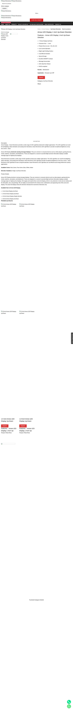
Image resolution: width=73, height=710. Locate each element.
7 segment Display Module (44, 443)
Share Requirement (72, 338)
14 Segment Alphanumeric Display (10, 588)
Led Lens (27, 580)
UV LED (27, 585)
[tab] (36, 141)
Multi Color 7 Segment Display (45, 446)
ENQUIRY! (41, 77)
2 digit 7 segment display (44, 454)
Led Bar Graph (4, 591)
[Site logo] (6, 1)
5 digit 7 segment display (44, 462)
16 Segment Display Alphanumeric (10, 585)
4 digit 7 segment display (44, 459)
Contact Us (52, 593)
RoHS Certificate (54, 591)
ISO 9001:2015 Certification (57, 588)
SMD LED (28, 583)
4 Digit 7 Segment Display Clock (46, 449)
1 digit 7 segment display (44, 451)
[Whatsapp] (69, 706)
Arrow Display (45, 29)
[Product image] (9, 364)
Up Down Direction (56, 29)
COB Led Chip (29, 577)
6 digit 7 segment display (44, 465)
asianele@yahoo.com (10, 564)
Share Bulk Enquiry (36, 20)
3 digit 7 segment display (44, 457)
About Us (52, 580)
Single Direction (5, 580)
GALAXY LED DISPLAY (31, 588)
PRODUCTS (53, 583)
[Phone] (69, 702)
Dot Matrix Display (5, 593)
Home (39, 29)
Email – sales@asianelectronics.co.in (10, 567)
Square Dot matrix (5, 596)
